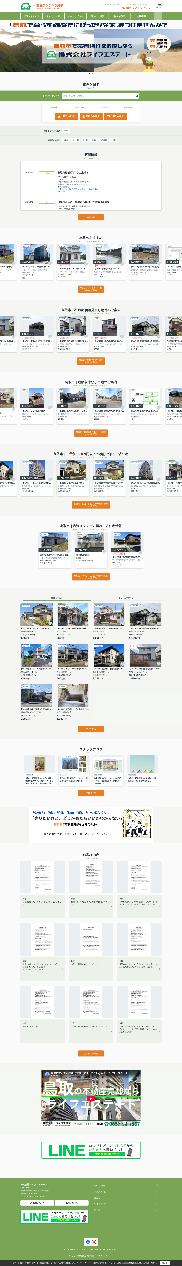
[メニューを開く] (158, 16)
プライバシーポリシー (97, 1250)
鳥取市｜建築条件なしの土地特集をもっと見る (91, 433)
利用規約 (82, 1250)
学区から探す (92, 116)
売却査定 (96, 1198)
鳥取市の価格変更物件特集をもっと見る (91, 361)
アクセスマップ (99, 1204)
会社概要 (141, 16)
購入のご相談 (97, 16)
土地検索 (103, 107)
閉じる (164, 1263)
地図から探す (117, 116)
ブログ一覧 (91, 793)
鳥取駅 (66, 140)
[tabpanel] (91, 46)
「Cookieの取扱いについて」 (132, 1263)
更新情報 (91, 217)
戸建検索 (54, 107)
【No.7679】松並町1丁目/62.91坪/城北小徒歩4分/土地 (78, 189)
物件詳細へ (62, 192)
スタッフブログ (99, 1186)
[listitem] (37, 262)
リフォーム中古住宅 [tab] (125, 598)
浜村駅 (94, 140)
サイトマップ (113, 1250)
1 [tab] (89, 73)
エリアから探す (68, 116)
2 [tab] (92, 73)
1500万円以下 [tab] (57, 598)
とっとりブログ (75, 16)
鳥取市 (66, 131)
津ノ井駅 (75, 140)
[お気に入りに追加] (13, 263)
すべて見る (91, 729)
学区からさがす (31, 16)
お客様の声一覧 (91, 1053)
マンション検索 (79, 107)
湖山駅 (85, 140)
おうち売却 (119, 16)
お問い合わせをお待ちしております (71, 184)
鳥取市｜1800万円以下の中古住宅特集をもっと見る (91, 505)
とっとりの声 (53, 16)
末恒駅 (113, 140)
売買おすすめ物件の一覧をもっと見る (91, 289)
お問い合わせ (38, 1203)
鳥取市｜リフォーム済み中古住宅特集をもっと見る (91, 577)
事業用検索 (128, 107)
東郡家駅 (103, 140)
